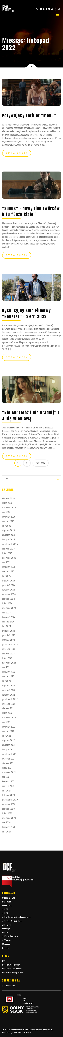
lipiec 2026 (7, 503)
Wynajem (6, 944)
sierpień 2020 (8, 808)
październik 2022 (10, 699)
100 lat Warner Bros (13, 921)
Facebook (10, 985)
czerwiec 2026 (9, 507)
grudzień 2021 (8, 745)
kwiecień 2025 (8, 566)
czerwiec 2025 (9, 557)
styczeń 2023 (8, 685)
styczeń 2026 (8, 530)
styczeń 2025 (8, 580)
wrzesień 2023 (9, 649)
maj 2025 (6, 562)
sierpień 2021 (8, 763)
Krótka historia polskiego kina (17, 917)
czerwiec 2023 (9, 662)
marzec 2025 (8, 571)
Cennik (5, 932)
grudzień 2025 (8, 535)
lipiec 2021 (7, 767)
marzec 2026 (8, 521)
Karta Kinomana (11, 936)
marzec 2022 (8, 731)
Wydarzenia (7, 905)
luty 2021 (6, 790)
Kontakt (5, 948)
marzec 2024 (8, 621)
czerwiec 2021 (9, 772)
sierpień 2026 (8, 498)
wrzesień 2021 (9, 758)
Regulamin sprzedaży (11, 965)
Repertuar (6, 902)
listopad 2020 (8, 795)
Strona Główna (8, 898)
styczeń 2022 (8, 740)
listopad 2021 (8, 749)
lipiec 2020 (7, 813)
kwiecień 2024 (8, 617)
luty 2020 (6, 831)
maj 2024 (6, 612)
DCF (4, 961)
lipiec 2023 (7, 658)
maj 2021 (6, 776)
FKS (6, 913)
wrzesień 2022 (9, 704)
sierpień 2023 (8, 653)
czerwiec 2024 (9, 608)
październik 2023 (10, 644)
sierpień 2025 (8, 548)
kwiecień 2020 (8, 827)
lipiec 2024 (7, 603)
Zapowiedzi (7, 925)
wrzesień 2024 (9, 594)
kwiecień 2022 (8, 726)
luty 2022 (6, 735)
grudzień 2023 (8, 635)
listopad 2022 (8, 694)
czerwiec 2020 (9, 818)
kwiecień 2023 (8, 672)
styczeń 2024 (8, 630)
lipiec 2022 (7, 713)
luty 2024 (6, 626)
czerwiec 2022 (9, 717)
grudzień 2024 (8, 585)
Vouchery (8, 940)
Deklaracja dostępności (12, 972)
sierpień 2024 (8, 598)
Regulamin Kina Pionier (12, 968)
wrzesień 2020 (9, 804)
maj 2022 (6, 722)
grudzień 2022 (8, 690)
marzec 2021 (8, 786)
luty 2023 (6, 681)
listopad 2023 (8, 640)
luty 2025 (6, 576)
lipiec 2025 (7, 553)
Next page (40, 463)
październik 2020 (10, 799)
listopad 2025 (8, 539)
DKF (6, 909)
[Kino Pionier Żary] (8, 12)
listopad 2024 (8, 589)
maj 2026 (6, 512)
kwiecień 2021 (8, 781)
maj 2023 (6, 667)
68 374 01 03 (46, 8)
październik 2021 (10, 754)
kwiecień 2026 (8, 516)
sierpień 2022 (8, 708)
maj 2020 (6, 822)
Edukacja (6, 928)
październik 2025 (10, 544)
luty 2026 (6, 525)
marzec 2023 (8, 676)
